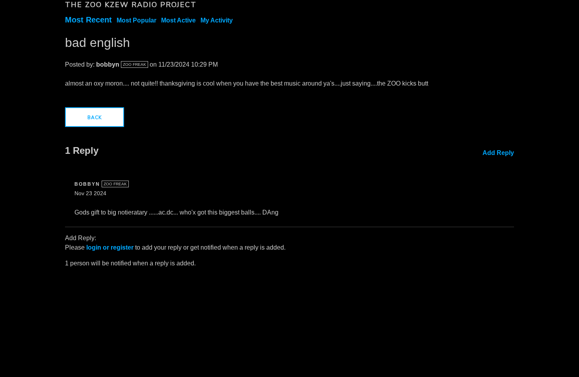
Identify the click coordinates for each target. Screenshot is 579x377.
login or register (110, 247)
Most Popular (136, 20)
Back (94, 117)
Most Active (178, 20)
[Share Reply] (502, 182)
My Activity (216, 20)
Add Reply (498, 152)
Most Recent (88, 19)
